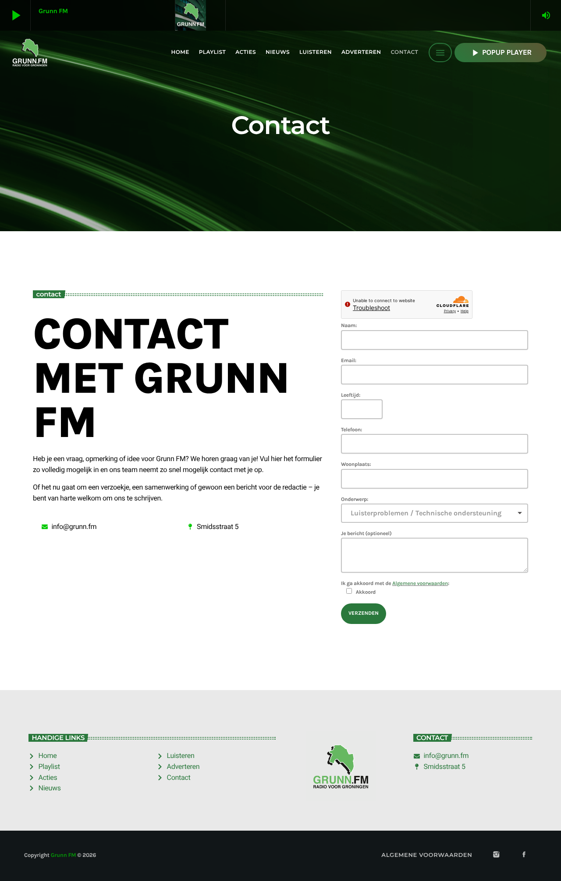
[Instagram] (496, 855)
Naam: (349, 326)
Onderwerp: (354, 500)
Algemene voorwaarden (420, 584)
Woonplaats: (356, 465)
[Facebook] (524, 855)
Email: (348, 361)
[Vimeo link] (30, 52)
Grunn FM (63, 855)
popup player (500, 52)
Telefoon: (351, 430)
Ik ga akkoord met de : (395, 588)
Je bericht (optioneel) (366, 534)
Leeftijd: (350, 395)
